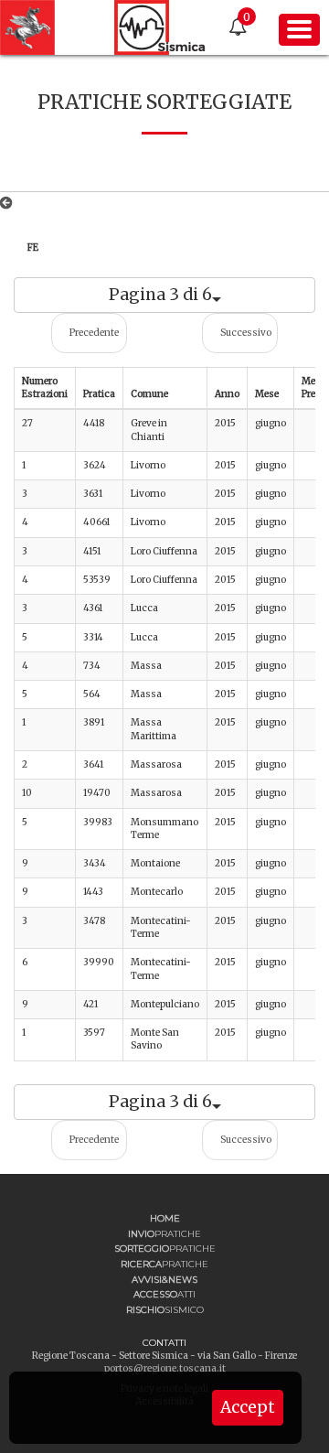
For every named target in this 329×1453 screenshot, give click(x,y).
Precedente (94, 333)
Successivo (245, 333)
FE (32, 247)
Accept (247, 1407)
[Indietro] (9, 203)
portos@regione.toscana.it (165, 1368)
